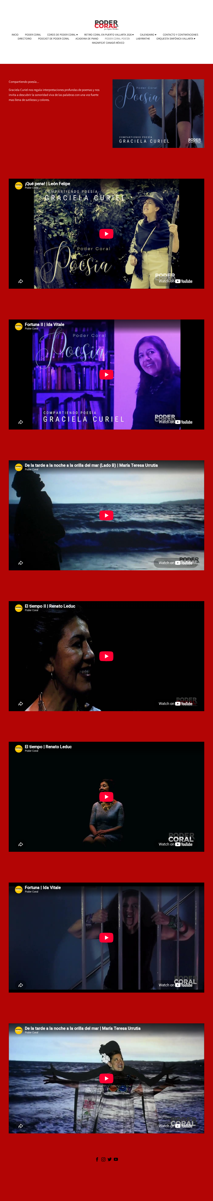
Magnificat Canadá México (108, 43)
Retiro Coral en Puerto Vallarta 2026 (108, 34)
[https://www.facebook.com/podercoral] (97, 1160)
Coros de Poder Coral (61, 34)
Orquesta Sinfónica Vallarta (174, 38)
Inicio (15, 34)
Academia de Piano (87, 38)
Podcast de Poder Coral (53, 38)
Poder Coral (33, 34)
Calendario (147, 34)
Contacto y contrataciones (180, 34)
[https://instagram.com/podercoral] (103, 1160)
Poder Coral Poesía (117, 38)
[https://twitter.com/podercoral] (110, 1160)
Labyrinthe (143, 38)
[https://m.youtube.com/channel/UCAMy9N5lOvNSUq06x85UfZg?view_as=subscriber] (116, 1160)
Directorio (25, 38)
